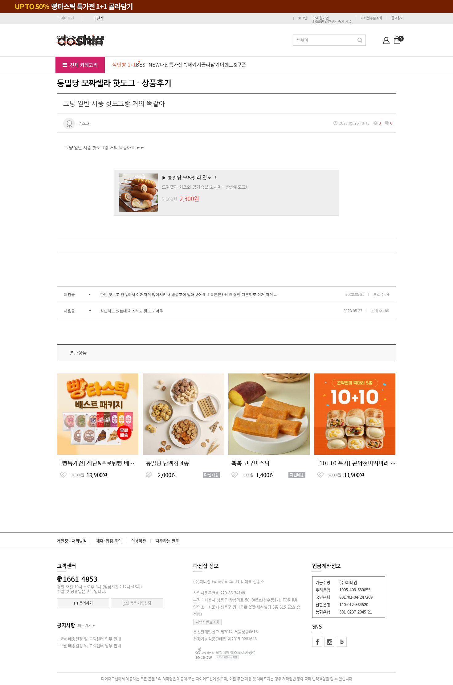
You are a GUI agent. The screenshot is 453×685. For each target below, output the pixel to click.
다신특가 (169, 64)
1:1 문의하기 (83, 603)
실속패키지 (189, 64)
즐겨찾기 (397, 18)
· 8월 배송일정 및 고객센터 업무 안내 (89, 639)
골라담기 (210, 64)
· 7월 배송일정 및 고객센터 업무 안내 (89, 645)
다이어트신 (65, 18)
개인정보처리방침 (72, 541)
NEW (154, 64)
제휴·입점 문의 (109, 541)
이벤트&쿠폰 (233, 64)
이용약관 (138, 541)
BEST (142, 64)
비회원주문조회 (371, 18)
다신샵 (98, 18)
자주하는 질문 (167, 541)
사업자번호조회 (207, 622)
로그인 (302, 18)
